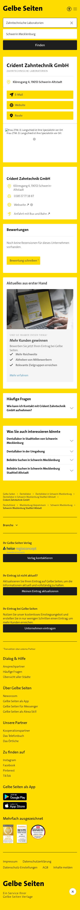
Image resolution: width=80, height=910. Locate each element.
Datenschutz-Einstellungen (20, 867)
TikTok (7, 776)
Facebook (9, 765)
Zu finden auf (14, 752)
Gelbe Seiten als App (16, 701)
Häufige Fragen (12, 672)
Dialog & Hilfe (14, 658)
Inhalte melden (63, 867)
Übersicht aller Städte (17, 677)
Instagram (9, 760)
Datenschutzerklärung (37, 861)
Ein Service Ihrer (18, 894)
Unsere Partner (15, 722)
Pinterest (9, 770)
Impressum (10, 861)
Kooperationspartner (16, 731)
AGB (45, 867)
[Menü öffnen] (75, 8)
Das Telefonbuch (13, 736)
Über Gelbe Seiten (17, 688)
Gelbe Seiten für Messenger (20, 706)
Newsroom (10, 696)
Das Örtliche (11, 741)
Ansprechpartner (14, 666)
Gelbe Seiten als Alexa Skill (19, 712)
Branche (8, 525)
